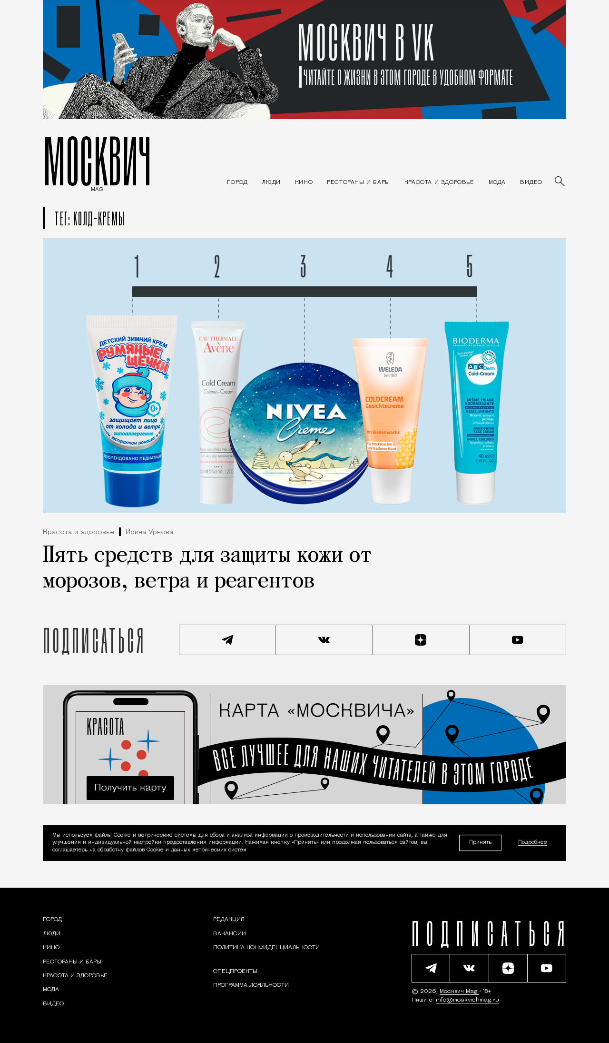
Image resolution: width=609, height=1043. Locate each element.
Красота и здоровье (78, 532)
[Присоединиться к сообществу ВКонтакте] (324, 640)
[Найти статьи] (560, 182)
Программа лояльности (251, 985)
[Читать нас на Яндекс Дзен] (421, 640)
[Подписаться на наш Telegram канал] (227, 640)
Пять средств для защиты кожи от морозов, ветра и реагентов (207, 569)
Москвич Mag (459, 991)
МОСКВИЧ (97, 160)
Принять (480, 842)
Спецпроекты (235, 971)
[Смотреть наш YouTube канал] (518, 640)
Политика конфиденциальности (266, 948)
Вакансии (229, 934)
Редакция (229, 919)
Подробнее (532, 843)
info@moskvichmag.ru (467, 1000)
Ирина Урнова (149, 532)
